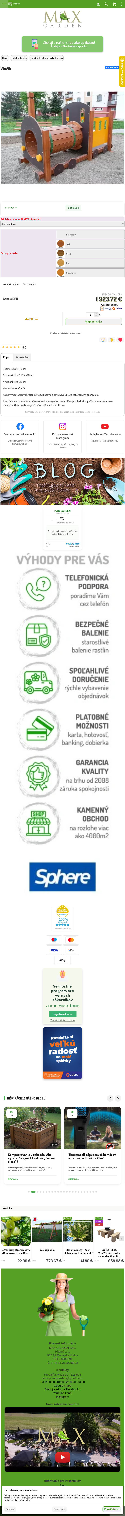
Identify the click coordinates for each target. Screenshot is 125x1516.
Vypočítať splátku (109, 304)
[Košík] (114, 4)
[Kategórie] (14, 4)
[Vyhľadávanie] (106, 4)
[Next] (118, 1098)
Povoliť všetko (111, 1509)
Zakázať (10, 1509)
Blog (62, 1485)
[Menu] (4, 4)
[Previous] (110, 1098)
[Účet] (98, 4)
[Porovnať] (103, 339)
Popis (6, 357)
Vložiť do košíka (93, 321)
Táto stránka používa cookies (20, 1490)
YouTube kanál (62, 1393)
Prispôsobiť (59, 1509)
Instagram (62, 1397)
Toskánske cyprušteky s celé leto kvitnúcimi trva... (19, 1251)
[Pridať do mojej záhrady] (120, 339)
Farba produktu (9, 253)
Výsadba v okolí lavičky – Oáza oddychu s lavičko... (82, 1251)
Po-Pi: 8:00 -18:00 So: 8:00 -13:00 (62, 1382)
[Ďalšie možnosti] (121, 4)
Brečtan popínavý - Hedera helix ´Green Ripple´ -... (51, 1253)
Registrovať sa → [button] (62, 1014)
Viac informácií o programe (62, 1020)
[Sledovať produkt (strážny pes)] (111, 339)
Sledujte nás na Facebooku (62, 1389)
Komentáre (22, 357)
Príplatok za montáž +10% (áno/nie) (20, 219)
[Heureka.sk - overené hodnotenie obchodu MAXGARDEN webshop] (62, 930)
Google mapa (62, 1385)
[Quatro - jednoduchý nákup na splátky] (62, 1053)
